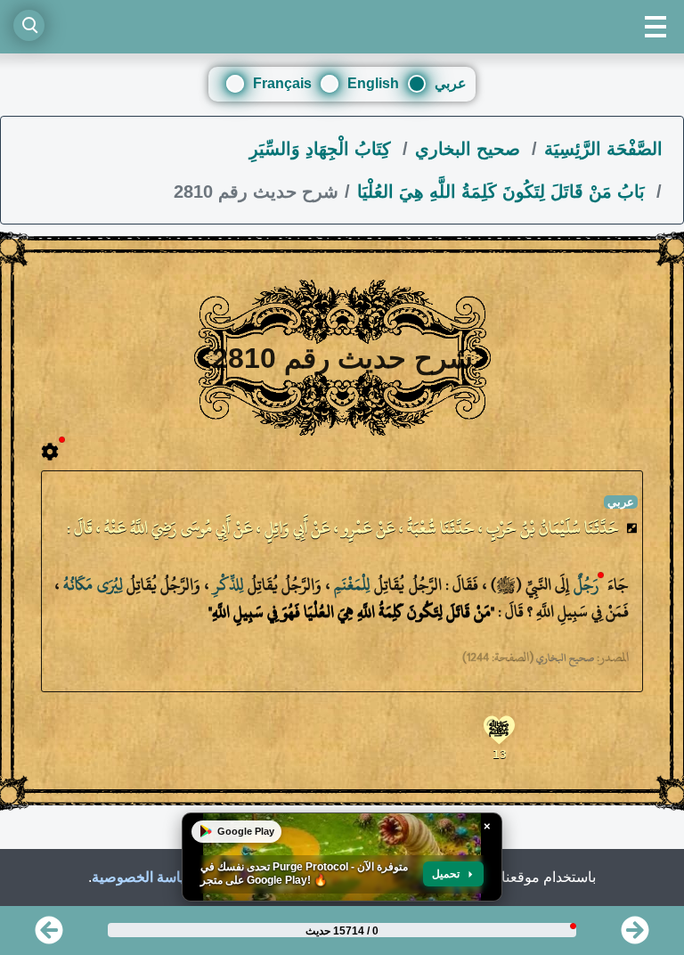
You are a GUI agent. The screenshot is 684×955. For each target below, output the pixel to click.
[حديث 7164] (49, 935)
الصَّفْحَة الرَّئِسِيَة (603, 149)
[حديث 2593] (635, 935)
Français (282, 83)
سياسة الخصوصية (144, 877)
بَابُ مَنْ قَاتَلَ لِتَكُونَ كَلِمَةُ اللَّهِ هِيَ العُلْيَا (503, 191)
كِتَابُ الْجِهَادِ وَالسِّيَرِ (322, 149)
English (373, 83)
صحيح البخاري (470, 149)
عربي (451, 83)
